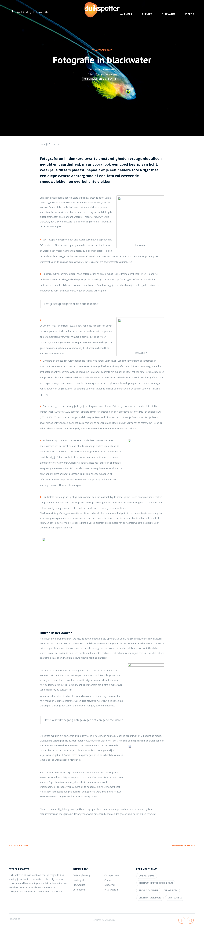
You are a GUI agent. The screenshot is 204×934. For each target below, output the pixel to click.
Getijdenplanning (81, 875)
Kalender (126, 14)
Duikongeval (79, 889)
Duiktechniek (175, 897)
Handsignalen (79, 880)
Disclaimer (109, 884)
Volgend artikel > (183, 845)
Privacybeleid (111, 889)
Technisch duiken (148, 890)
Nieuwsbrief (79, 884)
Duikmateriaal (147, 875)
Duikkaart (168, 14)
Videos (189, 14)
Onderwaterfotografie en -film (101, 79)
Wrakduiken (170, 890)
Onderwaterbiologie (150, 897)
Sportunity (110, 919)
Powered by (14, 918)
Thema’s (147, 14)
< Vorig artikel (19, 845)
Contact (108, 880)
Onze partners (111, 875)
